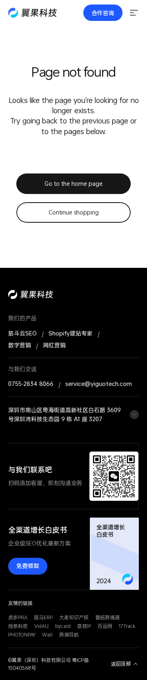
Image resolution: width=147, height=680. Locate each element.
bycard (63, 626)
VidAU (41, 626)
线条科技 (18, 626)
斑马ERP (43, 617)
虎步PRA (17, 617)
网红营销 (54, 345)
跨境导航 (69, 635)
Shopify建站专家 (71, 333)
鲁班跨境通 (107, 617)
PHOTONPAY (22, 635)
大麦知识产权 (74, 617)
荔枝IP (84, 626)
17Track (127, 626)
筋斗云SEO (22, 333)
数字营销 (19, 345)
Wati (47, 635)
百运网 (105, 626)
